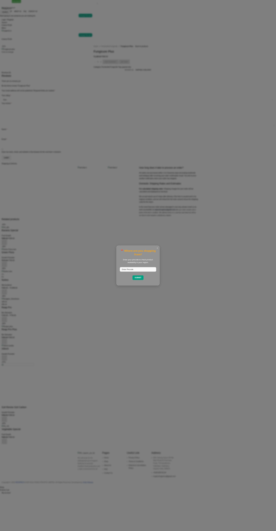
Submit (138, 277)
